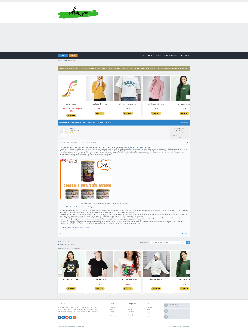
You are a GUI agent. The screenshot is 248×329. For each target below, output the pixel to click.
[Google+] (67, 317)
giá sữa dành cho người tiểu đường (78, 227)
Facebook (149, 307)
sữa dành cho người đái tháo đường (80, 207)
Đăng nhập (63, 55)
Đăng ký (73, 55)
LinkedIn (148, 314)
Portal (143, 55)
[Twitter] (70, 317)
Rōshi (181, 326)
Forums (150, 55)
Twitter (148, 309)
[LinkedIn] (63, 317)
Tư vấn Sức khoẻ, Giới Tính (130, 68)
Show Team (131, 316)
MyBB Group (80, 326)
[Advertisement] (124, 37)
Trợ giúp (187, 55)
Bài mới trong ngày (69, 60)
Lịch (181, 55)
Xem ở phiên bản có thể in (66, 244)
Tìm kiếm (158, 55)
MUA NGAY (71, 115)
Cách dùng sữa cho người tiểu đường (138, 147)
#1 (187, 142)
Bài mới (60, 60)
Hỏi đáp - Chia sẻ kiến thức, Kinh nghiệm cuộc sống (97, 68)
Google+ (148, 312)
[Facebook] (59, 317)
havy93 (72, 129)
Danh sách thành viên (170, 55)
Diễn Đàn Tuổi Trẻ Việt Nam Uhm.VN (69, 68)
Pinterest (148, 316)
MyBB (66, 326)
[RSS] (74, 317)
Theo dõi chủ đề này (65, 242)
